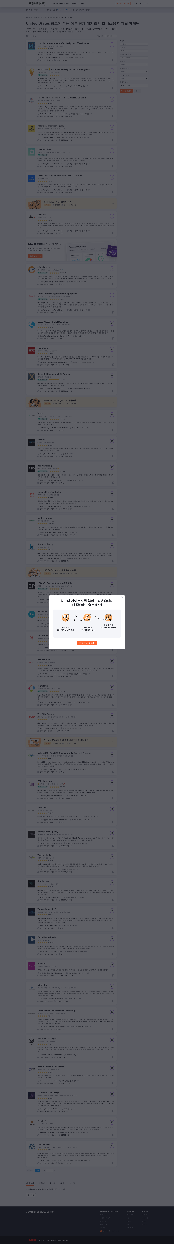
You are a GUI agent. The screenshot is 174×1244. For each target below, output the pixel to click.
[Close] (122, 597)
